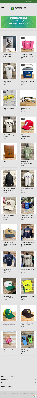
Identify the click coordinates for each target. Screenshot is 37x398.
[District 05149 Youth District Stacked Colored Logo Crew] (9, 178)
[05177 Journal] (9, 151)
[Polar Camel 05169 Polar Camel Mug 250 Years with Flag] (28, 205)
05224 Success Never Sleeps (7, 55)
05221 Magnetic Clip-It (26, 350)
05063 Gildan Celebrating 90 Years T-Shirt (9, 270)
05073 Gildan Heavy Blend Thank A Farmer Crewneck (27, 270)
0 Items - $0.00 (32, 1)
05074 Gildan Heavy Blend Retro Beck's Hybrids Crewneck (27, 243)
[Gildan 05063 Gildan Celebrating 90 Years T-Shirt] (9, 259)
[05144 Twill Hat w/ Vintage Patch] (28, 312)
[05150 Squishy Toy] (9, 339)
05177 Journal (7, 162)
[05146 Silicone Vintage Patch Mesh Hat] (9, 312)
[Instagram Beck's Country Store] (23, 368)
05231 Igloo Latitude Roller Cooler (27, 82)
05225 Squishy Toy (8, 108)
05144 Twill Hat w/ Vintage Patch (27, 324)
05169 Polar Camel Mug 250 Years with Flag (27, 216)
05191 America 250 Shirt (27, 189)
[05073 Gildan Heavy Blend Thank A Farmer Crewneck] (28, 259)
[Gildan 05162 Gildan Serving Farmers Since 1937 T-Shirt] (9, 71)
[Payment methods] (34, 395)
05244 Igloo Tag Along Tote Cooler (27, 55)
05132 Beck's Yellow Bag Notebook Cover (27, 297)
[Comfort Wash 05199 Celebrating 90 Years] (9, 124)
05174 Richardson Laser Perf (8, 216)
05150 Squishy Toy (8, 350)
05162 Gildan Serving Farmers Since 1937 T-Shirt (8, 82)
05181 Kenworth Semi (26, 109)
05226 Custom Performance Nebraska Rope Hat (27, 136)
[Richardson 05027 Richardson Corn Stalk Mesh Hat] (9, 232)
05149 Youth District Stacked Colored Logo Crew (9, 189)
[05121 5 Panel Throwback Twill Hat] (9, 286)
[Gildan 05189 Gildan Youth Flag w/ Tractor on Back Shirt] (28, 151)
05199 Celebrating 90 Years (8, 135)
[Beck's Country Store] (21, 8)
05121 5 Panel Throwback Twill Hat (8, 297)
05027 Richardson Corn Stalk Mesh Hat (9, 243)
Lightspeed (31, 393)
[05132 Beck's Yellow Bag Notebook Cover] (28, 286)
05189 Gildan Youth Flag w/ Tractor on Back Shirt (27, 162)
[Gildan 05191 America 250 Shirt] (28, 178)
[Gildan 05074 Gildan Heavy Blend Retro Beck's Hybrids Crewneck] (28, 232)
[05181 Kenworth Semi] (28, 98)
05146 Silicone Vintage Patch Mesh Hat (9, 324)
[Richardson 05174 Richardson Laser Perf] (9, 205)
